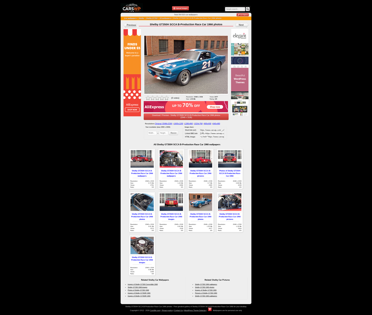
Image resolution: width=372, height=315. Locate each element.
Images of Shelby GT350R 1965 (139, 293)
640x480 (216, 124)
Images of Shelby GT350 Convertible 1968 (143, 284)
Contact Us (178, 310)
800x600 (207, 124)
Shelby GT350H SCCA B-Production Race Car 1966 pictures (200, 173)
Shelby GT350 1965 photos (204, 287)
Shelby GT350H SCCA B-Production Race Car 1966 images (171, 216)
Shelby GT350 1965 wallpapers (206, 296)
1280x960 (189, 124)
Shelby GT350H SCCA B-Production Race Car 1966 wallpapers (142, 173)
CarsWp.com (155, 310)
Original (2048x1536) (163, 124)
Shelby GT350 (152, 18)
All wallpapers (165, 18)
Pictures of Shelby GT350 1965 (206, 293)
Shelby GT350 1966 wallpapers (206, 284)
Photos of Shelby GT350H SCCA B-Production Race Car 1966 (229, 173)
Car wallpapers (130, 18)
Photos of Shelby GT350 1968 (138, 290)
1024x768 (198, 124)
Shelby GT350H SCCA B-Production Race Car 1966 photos (142, 216)
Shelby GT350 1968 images (137, 287)
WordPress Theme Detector (195, 310)
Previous (131, 25)
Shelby (141, 18)
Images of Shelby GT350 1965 (206, 290)
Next (241, 25)
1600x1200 (178, 124)
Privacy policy (167, 310)
